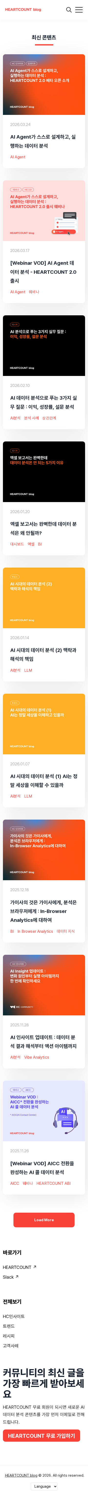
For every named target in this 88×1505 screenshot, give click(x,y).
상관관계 (49, 418)
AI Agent (17, 157)
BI (40, 544)
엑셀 (31, 544)
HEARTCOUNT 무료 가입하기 (41, 1436)
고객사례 (11, 1345)
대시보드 (17, 544)
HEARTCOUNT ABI (53, 1183)
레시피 (9, 1336)
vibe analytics (36, 1057)
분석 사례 (31, 418)
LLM (28, 670)
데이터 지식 (66, 931)
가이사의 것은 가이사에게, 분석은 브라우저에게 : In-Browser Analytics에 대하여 (43, 911)
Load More (44, 1220)
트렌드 (9, 1326)
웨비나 (34, 292)
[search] (69, 10)
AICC (14, 1183)
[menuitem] (44, 1268)
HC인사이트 (14, 1316)
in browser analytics (35, 931)
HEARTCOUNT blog (21, 1475)
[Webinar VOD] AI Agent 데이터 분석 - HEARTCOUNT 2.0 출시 (43, 272)
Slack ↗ (11, 1277)
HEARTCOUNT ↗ (20, 1267)
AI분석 (15, 418)
